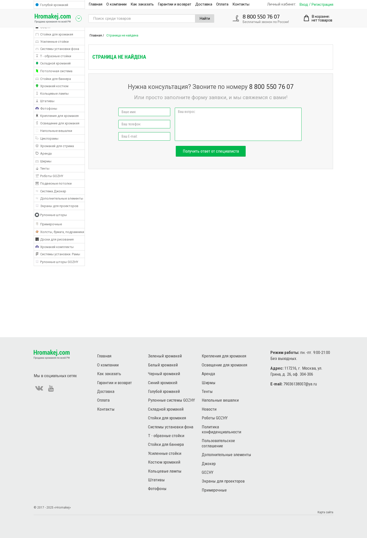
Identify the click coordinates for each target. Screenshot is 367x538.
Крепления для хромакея (224, 355)
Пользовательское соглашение (218, 443)
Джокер (209, 463)
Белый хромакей (163, 364)
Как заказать (142, 4)
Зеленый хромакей (165, 355)
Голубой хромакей (164, 391)
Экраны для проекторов (223, 481)
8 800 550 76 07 (261, 16)
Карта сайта (325, 512)
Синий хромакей (162, 382)
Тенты (207, 391)
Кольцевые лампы (165, 471)
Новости (209, 409)
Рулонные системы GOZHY (171, 400)
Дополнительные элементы (226, 454)
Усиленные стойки (164, 453)
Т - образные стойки (166, 435)
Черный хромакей (164, 373)
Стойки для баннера (166, 444)
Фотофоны (157, 488)
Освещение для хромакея (224, 364)
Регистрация (322, 4)
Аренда (208, 373)
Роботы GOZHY (215, 417)
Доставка (203, 4)
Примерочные (214, 490)
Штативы (156, 479)
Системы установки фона (170, 426)
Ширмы (208, 382)
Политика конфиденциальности (221, 429)
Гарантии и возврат (174, 4)
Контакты (240, 4)
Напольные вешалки (220, 400)
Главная (95, 4)
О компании (116, 4)
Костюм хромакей (164, 462)
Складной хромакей (166, 409)
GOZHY (207, 472)
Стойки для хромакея (167, 417)
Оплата (222, 4)
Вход (304, 4)
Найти (205, 18)
